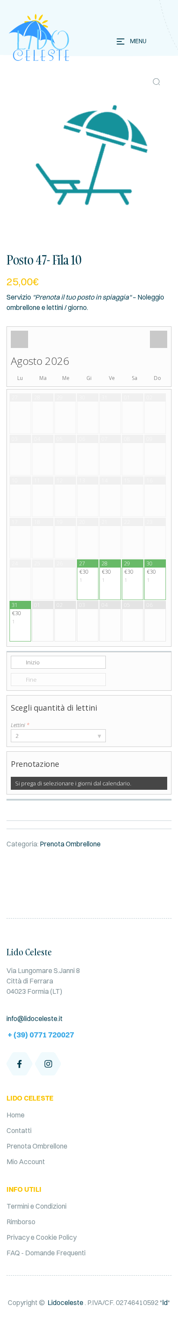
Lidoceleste (65, 1302)
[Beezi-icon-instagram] (48, 1063)
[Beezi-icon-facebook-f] (19, 1063)
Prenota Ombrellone (70, 843)
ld (165, 1302)
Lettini (20, 725)
